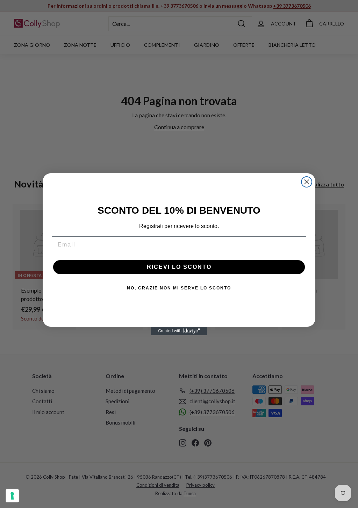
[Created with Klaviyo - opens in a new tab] (179, 331)
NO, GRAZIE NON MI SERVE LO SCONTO (179, 288)
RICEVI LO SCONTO (179, 267)
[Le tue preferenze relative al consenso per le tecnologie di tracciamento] (12, 495)
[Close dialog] (306, 182)
